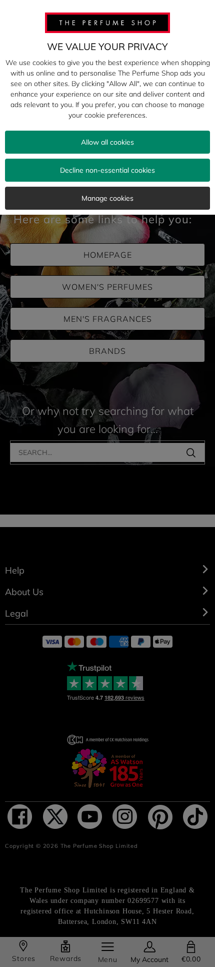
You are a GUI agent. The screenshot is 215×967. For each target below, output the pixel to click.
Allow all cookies (107, 142)
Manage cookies (108, 198)
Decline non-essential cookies (107, 170)
